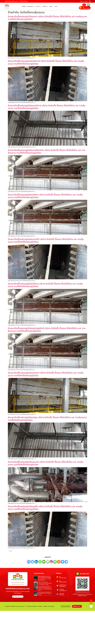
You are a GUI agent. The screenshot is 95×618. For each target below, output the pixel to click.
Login (50, 6)
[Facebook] (28, 561)
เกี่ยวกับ (44, 6)
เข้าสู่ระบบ (86, 1)
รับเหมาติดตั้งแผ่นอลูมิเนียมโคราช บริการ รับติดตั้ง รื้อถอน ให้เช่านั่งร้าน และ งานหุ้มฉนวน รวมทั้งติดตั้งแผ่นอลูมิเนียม (45, 285)
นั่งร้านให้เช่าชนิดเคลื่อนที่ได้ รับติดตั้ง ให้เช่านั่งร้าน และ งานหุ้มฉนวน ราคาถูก (45, 594)
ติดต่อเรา (81, 1)
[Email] (43, 561)
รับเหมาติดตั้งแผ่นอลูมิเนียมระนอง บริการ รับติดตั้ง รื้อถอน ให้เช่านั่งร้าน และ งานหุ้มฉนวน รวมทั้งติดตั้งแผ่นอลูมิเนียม (45, 463)
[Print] (59, 561)
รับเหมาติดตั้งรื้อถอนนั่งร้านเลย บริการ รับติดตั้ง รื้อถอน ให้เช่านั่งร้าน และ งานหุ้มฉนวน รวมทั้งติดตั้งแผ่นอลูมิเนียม (44, 578)
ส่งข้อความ (61, 595)
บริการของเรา (30, 6)
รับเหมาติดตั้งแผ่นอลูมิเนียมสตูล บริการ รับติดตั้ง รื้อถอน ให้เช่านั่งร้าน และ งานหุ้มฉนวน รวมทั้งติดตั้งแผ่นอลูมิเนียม (47, 419)
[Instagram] (51, 561)
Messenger (61, 593)
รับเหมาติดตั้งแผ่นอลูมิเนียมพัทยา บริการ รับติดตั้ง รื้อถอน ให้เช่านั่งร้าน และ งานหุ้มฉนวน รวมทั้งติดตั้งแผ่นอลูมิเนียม (45, 196)
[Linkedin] (36, 561)
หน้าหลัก (24, 6)
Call (83, 7)
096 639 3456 (86, 8)
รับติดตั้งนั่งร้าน (62, 590)
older (10, 551)
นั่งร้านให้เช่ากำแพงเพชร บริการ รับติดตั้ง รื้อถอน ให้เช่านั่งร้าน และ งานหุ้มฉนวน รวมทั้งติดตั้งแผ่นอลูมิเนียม (45, 588)
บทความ (38, 6)
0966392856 (62, 586)
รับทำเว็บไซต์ (39, 606)
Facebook (61, 589)
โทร (60, 576)
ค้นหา (56, 6)
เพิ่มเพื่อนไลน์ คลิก (62, 585)
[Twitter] (32, 561)
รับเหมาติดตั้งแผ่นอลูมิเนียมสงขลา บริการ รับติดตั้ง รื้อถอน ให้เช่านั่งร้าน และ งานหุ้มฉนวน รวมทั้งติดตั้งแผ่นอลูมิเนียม (46, 374)
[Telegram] (66, 561)
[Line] (55, 561)
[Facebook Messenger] (62, 561)
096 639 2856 (62, 577)
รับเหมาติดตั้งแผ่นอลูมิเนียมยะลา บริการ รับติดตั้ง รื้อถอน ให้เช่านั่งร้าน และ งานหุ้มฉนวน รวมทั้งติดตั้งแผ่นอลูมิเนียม (47, 18)
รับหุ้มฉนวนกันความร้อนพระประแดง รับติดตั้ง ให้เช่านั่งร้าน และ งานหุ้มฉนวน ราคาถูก (45, 583)
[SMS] (47, 561)
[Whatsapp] (40, 561)
